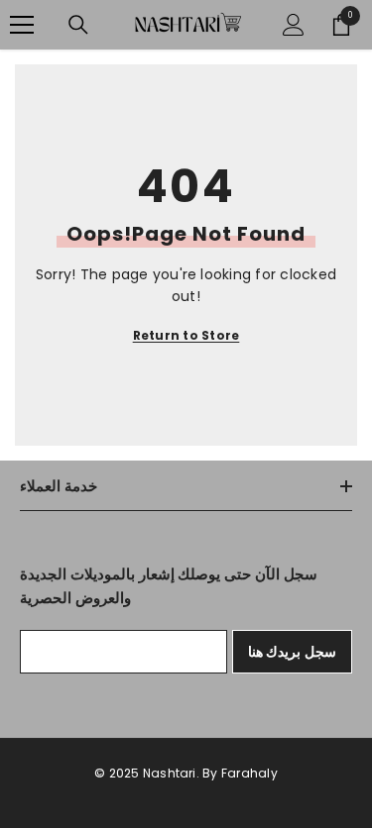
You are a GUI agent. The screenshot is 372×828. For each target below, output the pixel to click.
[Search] (78, 25)
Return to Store (186, 335)
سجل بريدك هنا (292, 652)
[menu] (22, 25)
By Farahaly (240, 773)
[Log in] (294, 25)
